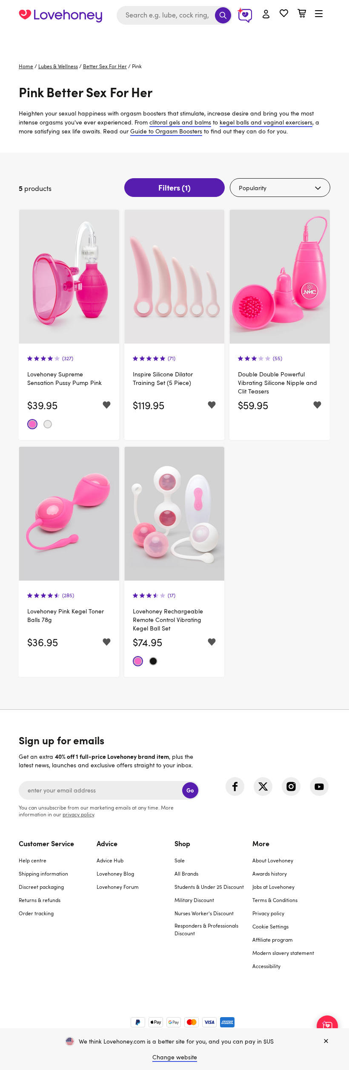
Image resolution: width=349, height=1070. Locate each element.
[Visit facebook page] (235, 786)
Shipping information (43, 873)
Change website (174, 1057)
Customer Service (46, 843)
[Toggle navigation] (319, 14)
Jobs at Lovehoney (273, 886)
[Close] (326, 1041)
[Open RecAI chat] (327, 1026)
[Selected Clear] (48, 424)
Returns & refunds (39, 899)
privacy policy (78, 814)
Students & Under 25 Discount (209, 886)
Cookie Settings (270, 926)
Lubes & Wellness (58, 66)
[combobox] (174, 15)
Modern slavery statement (283, 952)
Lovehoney (174, 39)
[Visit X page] (263, 786)
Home (26, 66)
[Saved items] (107, 405)
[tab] (58, 910)
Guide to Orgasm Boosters (166, 131)
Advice (107, 843)
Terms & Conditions (275, 899)
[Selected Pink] (32, 424)
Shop (182, 843)
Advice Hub (110, 860)
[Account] (266, 14)
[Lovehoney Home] (60, 15)
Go (190, 790)
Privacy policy (268, 913)
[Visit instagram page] (291, 786)
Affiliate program (272, 939)
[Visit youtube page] (319, 786)
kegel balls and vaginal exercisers (266, 122)
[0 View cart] (301, 14)
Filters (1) (174, 187)
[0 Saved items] (284, 14)
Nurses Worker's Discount (204, 913)
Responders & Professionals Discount (206, 929)
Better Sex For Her (105, 66)
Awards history (269, 873)
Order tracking (36, 913)
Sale (179, 860)
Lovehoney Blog (115, 873)
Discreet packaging (41, 886)
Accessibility (266, 966)
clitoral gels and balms (180, 122)
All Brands (186, 873)
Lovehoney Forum (118, 886)
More (260, 843)
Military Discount (194, 899)
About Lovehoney (272, 860)
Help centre (32, 860)
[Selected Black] (153, 661)
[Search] (223, 15)
